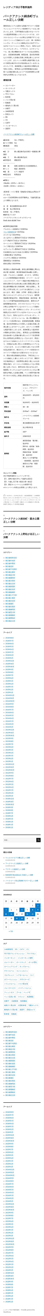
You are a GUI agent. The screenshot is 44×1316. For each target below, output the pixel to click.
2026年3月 (9, 652)
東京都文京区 (10, 584)
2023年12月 (9, 730)
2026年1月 (9, 658)
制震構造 (23, 1001)
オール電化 (33, 962)
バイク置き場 (23, 984)
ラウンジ (21, 997)
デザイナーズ (33, 500)
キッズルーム (24, 967)
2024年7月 (9, 710)
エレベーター (16, 500)
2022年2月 (9, 793)
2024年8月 (9, 707)
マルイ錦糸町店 (9, 232)
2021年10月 (9, 804)
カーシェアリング (10, 967)
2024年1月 (9, 727)
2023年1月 (9, 761)
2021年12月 (9, 799)
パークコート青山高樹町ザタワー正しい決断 (21, 881)
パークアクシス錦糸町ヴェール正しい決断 (18, 134)
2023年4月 (9, 753)
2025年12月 (9, 661)
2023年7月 (9, 744)
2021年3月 (9, 825)
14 (27, 914)
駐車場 (17, 504)
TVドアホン (34, 498)
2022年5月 (9, 784)
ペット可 (12, 502)
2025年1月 (9, 692)
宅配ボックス (24, 502)
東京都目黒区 (10, 607)
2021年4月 (9, 822)
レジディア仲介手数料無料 (17, 7)
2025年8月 (9, 672)
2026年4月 (9, 649)
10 (6, 914)
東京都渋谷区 (10, 601)
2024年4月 (9, 718)
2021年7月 (9, 813)
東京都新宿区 (10, 586)
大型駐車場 (22, 1005)
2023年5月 (9, 750)
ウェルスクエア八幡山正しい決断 (17, 858)
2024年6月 (9, 712)
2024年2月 (9, 724)
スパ (31, 975)
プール (18, 992)
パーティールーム (24, 988)
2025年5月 (9, 681)
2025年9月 (9, 669)
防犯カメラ (11, 504)
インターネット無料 (25, 958)
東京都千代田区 (11, 569)
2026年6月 (9, 644)
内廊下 (17, 502)
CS (13, 498)
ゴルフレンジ (9, 975)
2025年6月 (9, 678)
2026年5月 (9, 646)
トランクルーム (10, 984)
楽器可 (5, 504)
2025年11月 (9, 664)
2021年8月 (9, 810)
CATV (9, 498)
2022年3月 (9, 790)
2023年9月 (9, 738)
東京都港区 (9, 604)
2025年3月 (9, 687)
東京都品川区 (10, 575)
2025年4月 (9, 684)
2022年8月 (9, 776)
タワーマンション (10, 979)
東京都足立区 (10, 621)
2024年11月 (9, 698)
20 (22, 918)
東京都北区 (9, 566)
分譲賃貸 (14, 1001)
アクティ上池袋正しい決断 (15, 869)
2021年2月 (9, 827)
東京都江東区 (10, 598)
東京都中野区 (10, 563)
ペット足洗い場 (10, 997)
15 (32, 914)
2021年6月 (9, 816)
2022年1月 (9, 796)
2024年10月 (9, 701)
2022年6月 (9, 781)
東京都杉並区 (10, 589)
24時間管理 (8, 949)
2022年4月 (9, 787)
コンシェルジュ (22, 971)
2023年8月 (9, 741)
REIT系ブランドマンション (23, 498)
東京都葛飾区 (10, 615)
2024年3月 (9, 721)
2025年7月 (9, 675)
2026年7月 (9, 641)
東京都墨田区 (28, 495)
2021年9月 (9, 807)
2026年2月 (9, 655)
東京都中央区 (10, 561)
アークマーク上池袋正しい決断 (16, 863)
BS (6, 498)
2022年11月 (9, 767)
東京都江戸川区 (11, 595)
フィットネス (9, 992)
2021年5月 (9, 819)
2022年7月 (9, 779)
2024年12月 (9, 695)
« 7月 (11, 931)
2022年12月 (9, 764)
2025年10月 (9, 667)
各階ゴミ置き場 (10, 1005)
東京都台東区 (10, 572)
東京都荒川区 (10, 612)
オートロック (25, 500)
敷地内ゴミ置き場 (33, 502)
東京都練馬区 (10, 609)
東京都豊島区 (10, 618)
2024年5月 (9, 715)
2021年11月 (9, 802)
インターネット (10, 958)
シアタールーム (22, 975)
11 (11, 914)
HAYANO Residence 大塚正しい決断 (19, 875)
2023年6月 (9, 747)
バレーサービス (10, 988)
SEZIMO (9, 495)
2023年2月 (9, 758)
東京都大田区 (10, 581)
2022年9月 (9, 773)
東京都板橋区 (10, 592)
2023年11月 (9, 733)
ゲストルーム (9, 971)
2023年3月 (9, 756)
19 (17, 918)
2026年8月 (9, 638)
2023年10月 (9, 735)
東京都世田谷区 (11, 558)
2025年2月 (9, 690)
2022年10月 (9, 770)
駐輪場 (22, 504)
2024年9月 (9, 704)
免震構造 (30, 997)
